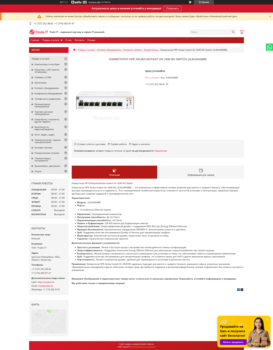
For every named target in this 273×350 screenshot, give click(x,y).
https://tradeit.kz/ (46, 282)
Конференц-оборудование (48, 93)
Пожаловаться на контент (143, 347)
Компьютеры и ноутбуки (47, 64)
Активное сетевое (132, 50)
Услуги (38, 171)
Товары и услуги (50, 40)
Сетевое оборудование (109, 50)
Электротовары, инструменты (43, 159)
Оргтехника (40, 82)
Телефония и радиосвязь (48, 99)
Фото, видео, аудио (45, 134)
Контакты (79, 40)
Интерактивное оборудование (42, 105)
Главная (35, 40)
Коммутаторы (151, 50)
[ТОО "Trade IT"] (38, 32)
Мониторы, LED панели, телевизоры (47, 70)
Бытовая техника (43, 147)
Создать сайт (94, 2)
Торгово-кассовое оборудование (44, 113)
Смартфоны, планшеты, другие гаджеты (47, 120)
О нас (69, 40)
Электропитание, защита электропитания (48, 141)
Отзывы (91, 40)
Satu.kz (150, 344)
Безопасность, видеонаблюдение (44, 128)
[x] (242, 290)
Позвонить (172, 8)
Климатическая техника (47, 153)
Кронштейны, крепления (47, 166)
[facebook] (238, 290)
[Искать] (233, 32)
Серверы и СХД (43, 77)
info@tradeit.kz (45, 286)
